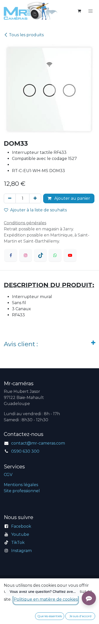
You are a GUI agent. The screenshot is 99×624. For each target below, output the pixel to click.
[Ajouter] (35, 198)
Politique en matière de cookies (46, 599)
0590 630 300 (25, 451)
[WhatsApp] (55, 255)
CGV (8, 474)
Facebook (21, 526)
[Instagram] (26, 255)
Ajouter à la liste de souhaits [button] (38, 210)
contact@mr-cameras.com (38, 443)
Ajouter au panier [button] (71, 198)
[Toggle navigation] (90, 11)
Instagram (21, 550)
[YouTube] (70, 255)
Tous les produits (26, 34)
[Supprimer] (10, 198)
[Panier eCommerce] (79, 10)
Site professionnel (22, 490)
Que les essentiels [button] (49, 616)
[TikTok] (40, 255)
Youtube (20, 534)
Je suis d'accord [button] (80, 616)
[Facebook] (11, 255)
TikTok (18, 542)
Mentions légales (21, 484)
